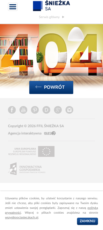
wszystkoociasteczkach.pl (21, 217)
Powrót (54, 87)
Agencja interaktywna (25, 133)
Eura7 (50, 133)
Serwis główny (49, 17)
